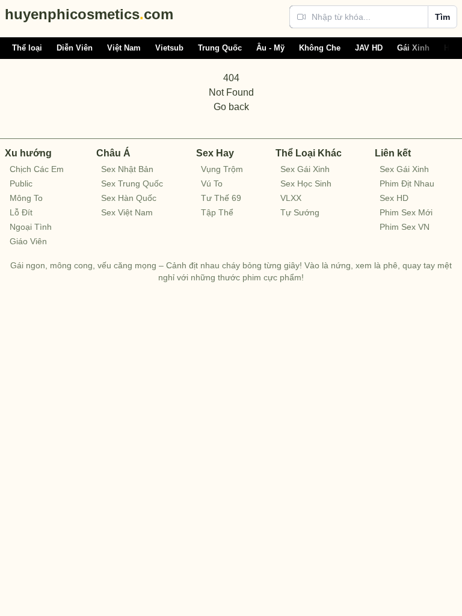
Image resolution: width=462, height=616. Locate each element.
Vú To (212, 183)
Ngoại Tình (31, 227)
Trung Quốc (220, 47)
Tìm (442, 17)
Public (21, 183)
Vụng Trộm (222, 169)
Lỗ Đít (21, 212)
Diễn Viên (75, 47)
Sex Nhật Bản (127, 169)
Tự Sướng (299, 212)
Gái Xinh (413, 47)
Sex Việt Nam (127, 212)
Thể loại (27, 47)
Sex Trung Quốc (132, 183)
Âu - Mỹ (270, 47)
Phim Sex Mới (406, 212)
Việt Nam (124, 47)
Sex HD (394, 198)
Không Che (319, 47)
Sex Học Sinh (305, 183)
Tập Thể (217, 212)
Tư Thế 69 (221, 198)
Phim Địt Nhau (407, 183)
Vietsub (169, 47)
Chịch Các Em (37, 169)
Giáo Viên (28, 241)
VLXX (290, 198)
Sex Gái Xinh (305, 169)
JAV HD (369, 47)
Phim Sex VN (405, 227)
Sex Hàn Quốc (128, 198)
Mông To (26, 198)
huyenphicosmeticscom (89, 14)
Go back (231, 107)
